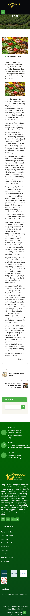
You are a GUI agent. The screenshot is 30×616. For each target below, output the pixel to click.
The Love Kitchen (7, 532)
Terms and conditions (15, 613)
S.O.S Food (4, 539)
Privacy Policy (10, 615)
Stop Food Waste (7, 557)
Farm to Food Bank (7, 543)
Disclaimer (22, 615)
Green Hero (5, 561)
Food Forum (5, 550)
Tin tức (19, 56)
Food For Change (7, 536)
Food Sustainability (11, 56)
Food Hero (4, 554)
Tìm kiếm (8, 399)
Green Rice (5, 547)
